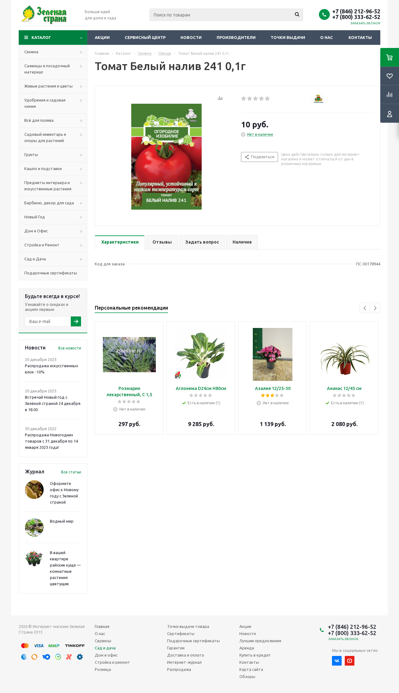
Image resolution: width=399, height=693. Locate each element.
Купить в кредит (255, 655)
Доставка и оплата (185, 655)
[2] (250, 98)
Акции (102, 37)
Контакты (360, 37)
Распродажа (179, 669)
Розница (103, 669)
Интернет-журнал (184, 662)
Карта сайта (251, 669)
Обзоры (247, 676)
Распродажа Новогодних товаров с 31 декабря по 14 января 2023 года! (51, 441)
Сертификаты (181, 633)
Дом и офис (106, 655)
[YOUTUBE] (349, 661)
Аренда (246, 648)
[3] (256, 98)
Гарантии (176, 648)
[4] (262, 98)
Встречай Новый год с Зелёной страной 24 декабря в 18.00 (52, 403)
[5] (268, 98)
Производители (236, 37)
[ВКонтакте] (337, 661)
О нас (326, 37)
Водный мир (62, 521)
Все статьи (71, 472)
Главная (102, 626)
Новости (191, 37)
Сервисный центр (145, 37)
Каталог (41, 37)
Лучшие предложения (260, 640)
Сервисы (103, 640)
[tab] (120, 242)
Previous (365, 308)
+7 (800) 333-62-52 (356, 17)
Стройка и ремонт (112, 662)
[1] (244, 98)
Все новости (69, 348)
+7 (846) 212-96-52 (356, 11)
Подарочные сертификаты (193, 640)
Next (375, 308)
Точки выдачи (288, 37)
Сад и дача (105, 648)
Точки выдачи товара (188, 626)
